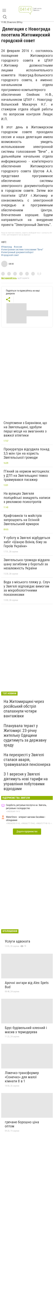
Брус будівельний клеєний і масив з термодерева (26, 1030)
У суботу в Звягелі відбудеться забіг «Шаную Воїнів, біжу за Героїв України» (27, 542)
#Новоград (6, 247)
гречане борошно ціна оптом (22, 1124)
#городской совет (10, 255)
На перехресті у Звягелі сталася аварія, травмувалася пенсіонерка (27, 759)
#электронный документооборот (17, 252)
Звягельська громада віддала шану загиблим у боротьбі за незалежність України (27, 564)
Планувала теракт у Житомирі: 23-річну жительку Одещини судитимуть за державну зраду (25, 735)
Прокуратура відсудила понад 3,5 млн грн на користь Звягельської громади (26, 453)
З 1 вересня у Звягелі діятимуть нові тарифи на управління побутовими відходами (26, 781)
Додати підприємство (27, 831)
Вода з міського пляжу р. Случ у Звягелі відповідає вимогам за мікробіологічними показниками (27, 588)
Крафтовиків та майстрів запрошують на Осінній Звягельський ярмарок (23, 520)
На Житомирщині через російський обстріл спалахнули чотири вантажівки (24, 709)
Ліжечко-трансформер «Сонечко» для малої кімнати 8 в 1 (22, 1077)
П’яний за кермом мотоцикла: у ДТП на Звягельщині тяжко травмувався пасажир (27, 475)
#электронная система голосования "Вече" (22, 249)
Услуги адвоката (17, 941)
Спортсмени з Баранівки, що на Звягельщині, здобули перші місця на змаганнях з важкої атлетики (25, 429)
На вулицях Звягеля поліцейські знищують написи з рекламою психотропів (27, 497)
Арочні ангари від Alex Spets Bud (27, 985)
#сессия (18, 247)
